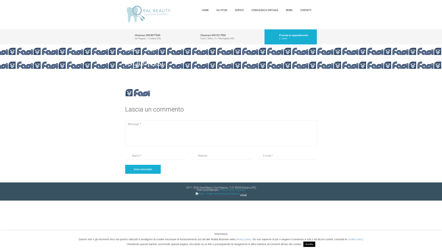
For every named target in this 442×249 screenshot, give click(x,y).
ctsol (243, 195)
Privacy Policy (227, 190)
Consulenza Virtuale (264, 10)
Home (205, 10)
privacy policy (243, 239)
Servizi (239, 10)
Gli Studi (221, 10)
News (289, 10)
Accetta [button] (309, 244)
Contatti (305, 10)
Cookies (240, 190)
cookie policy (355, 239)
